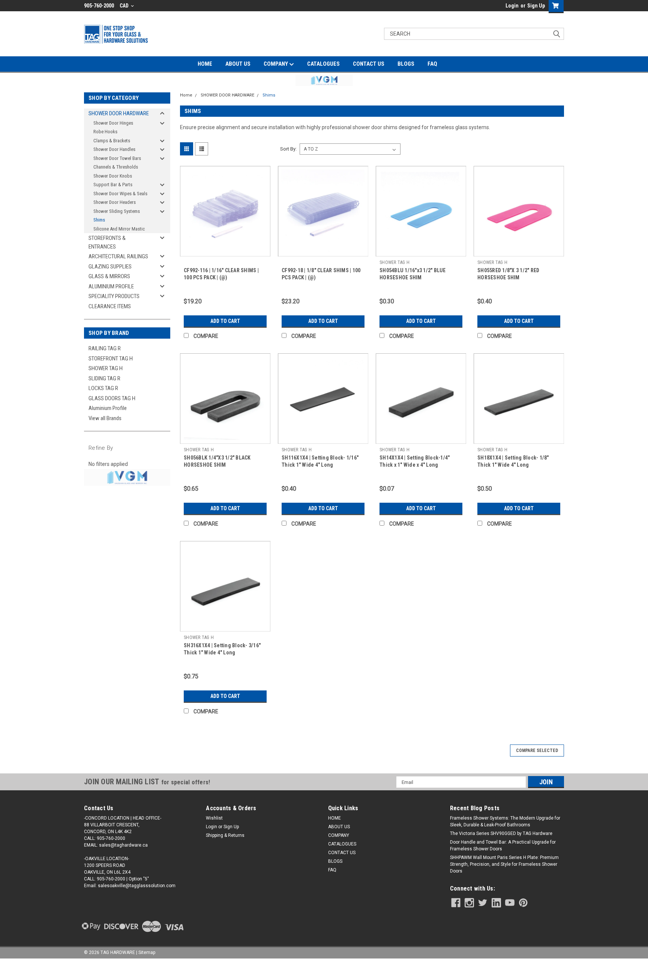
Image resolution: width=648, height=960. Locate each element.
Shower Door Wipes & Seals (120, 193)
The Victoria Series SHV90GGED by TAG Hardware (501, 833)
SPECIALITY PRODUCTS (114, 296)
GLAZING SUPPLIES (110, 266)
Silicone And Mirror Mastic (119, 229)
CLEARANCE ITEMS (109, 306)
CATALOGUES (323, 63)
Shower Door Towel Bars (117, 158)
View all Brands (105, 418)
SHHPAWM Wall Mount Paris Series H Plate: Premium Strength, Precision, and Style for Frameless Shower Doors (504, 864)
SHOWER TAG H (105, 368)
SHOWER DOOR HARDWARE (118, 113)
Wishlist (214, 818)
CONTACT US (368, 63)
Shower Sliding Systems (116, 211)
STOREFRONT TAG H (110, 358)
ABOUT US (237, 63)
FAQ (432, 63)
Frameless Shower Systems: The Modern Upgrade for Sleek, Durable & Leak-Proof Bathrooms (505, 821)
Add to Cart (225, 321)
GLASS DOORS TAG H (111, 398)
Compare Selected (537, 750)
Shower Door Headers (114, 202)
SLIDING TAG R (104, 378)
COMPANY (276, 63)
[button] (324, 80)
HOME (205, 63)
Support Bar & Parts (112, 184)
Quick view (225, 251)
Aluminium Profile (107, 408)
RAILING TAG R (104, 348)
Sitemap (146, 952)
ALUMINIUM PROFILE (111, 286)
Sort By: (288, 149)
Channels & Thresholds (115, 167)
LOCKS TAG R (103, 388)
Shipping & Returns (225, 835)
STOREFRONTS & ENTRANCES (107, 242)
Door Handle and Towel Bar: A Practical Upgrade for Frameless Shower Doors (503, 845)
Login (512, 6)
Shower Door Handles (114, 149)
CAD (125, 6)
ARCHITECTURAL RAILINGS (118, 256)
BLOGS (406, 63)
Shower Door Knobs (112, 176)
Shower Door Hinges (113, 123)
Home (186, 95)
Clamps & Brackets (111, 140)
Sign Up (536, 6)
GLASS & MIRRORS (109, 276)
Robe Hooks (105, 131)
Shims (99, 220)
